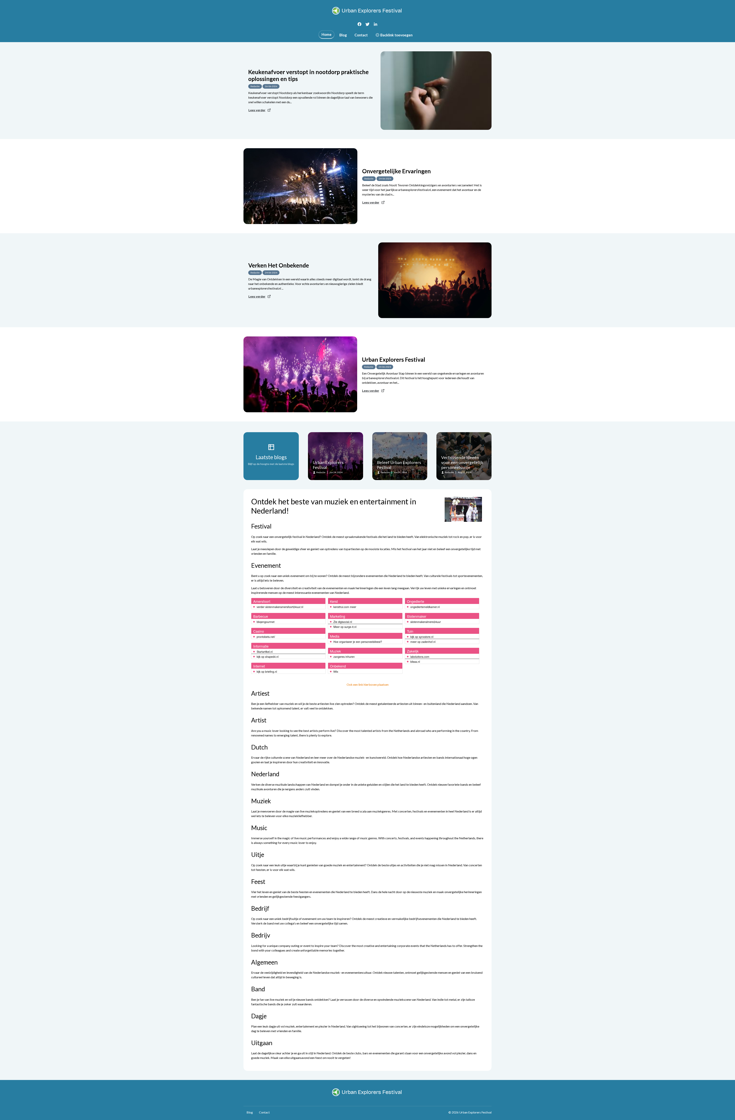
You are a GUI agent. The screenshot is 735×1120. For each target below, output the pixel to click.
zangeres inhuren (344, 657)
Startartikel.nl (265, 652)
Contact (361, 35)
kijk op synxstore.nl (421, 637)
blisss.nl (415, 661)
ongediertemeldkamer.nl (425, 607)
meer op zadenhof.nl (422, 642)
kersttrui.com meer (344, 607)
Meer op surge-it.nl (344, 627)
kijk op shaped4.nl (267, 657)
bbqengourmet (265, 622)
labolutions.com (419, 657)
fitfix (335, 671)
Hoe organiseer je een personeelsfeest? (357, 642)
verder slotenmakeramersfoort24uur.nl (280, 607)
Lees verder (256, 110)
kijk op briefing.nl (267, 671)
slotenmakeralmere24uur (425, 622)
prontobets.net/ (266, 637)
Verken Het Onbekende (278, 265)
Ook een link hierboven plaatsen (368, 684)
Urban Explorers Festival (393, 359)
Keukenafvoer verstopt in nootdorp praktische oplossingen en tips (308, 75)
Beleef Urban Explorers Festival (399, 465)
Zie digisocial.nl (342, 622)
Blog (343, 35)
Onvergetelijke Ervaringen (396, 171)
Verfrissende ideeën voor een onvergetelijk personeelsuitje (462, 462)
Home (327, 34)
